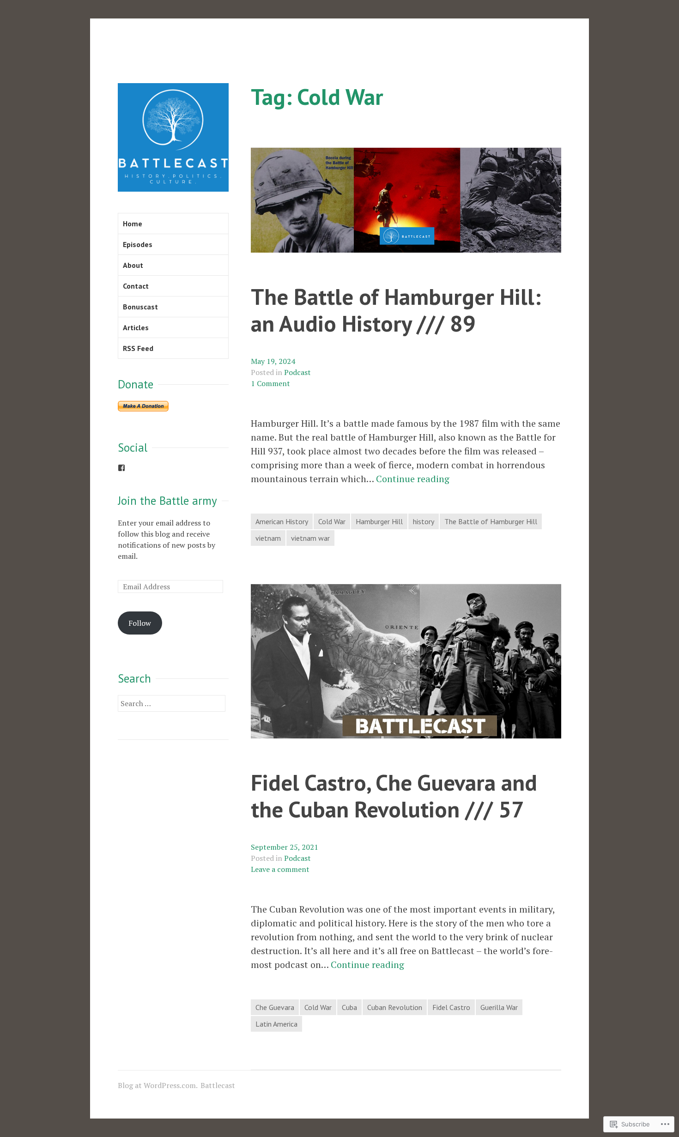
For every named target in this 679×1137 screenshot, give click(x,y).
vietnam (268, 538)
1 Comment (270, 383)
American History (281, 521)
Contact (136, 285)
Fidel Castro (451, 1007)
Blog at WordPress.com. (158, 1085)
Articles (136, 327)
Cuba (349, 1007)
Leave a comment (280, 869)
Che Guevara (274, 1007)
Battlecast (217, 1085)
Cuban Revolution (394, 1007)
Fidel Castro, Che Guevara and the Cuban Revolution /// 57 (394, 796)
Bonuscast (140, 306)
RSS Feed (138, 348)
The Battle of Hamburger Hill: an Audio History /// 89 (396, 310)
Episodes (137, 244)
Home (132, 223)
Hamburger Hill (379, 521)
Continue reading (412, 478)
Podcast (297, 372)
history (423, 521)
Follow (139, 623)
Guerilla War (499, 1007)
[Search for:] (171, 703)
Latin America (276, 1023)
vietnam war (310, 538)
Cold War (332, 521)
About (133, 265)
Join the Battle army (167, 500)
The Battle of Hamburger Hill (490, 521)
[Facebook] (121, 468)
